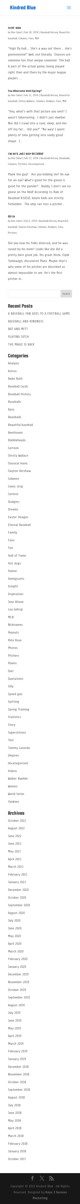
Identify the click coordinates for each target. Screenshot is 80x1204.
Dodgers (50, 101)
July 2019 (14, 1013)
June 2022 (14, 836)
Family (12, 532)
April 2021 (14, 859)
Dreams (13, 509)
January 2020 (17, 967)
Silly (10, 686)
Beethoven (15, 432)
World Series (16, 794)
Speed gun (15, 694)
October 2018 (17, 1082)
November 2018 (18, 1074)
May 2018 (14, 1120)
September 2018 (19, 1090)
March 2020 (15, 951)
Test (11, 740)
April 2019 (14, 1036)
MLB (37, 38)
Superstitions (17, 732)
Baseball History (49, 32)
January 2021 (17, 882)
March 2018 (15, 1136)
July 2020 (14, 920)
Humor (12, 571)
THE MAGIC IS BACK (21, 344)
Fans (31, 38)
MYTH (11, 216)
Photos (13, 648)
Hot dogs (14, 563)
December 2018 (18, 1067)
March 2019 (15, 1044)
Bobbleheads (17, 440)
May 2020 (14, 936)
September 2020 (19, 905)
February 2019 (17, 1051)
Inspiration (15, 594)
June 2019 (14, 1020)
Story (11, 725)
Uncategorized (36, 164)
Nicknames (15, 625)
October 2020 (17, 897)
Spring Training (18, 709)
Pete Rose (15, 640)
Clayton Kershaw (27, 226)
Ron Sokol (16, 32)
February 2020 (17, 959)
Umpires (13, 755)
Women (12, 786)
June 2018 (14, 1113)
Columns (22, 38)
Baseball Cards (18, 386)
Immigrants (16, 579)
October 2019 (17, 990)
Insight (13, 586)
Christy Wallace (26, 101)
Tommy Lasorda (19, 748)
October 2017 (17, 1159)
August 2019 (16, 1005)
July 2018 (14, 1105)
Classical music (18, 463)
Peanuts (13, 632)
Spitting (13, 701)
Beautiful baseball (20, 425)
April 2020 (14, 943)
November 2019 (18, 982)
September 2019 (19, 997)
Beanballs (64, 158)
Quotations (15, 679)
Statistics (14, 717)
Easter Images (18, 517)
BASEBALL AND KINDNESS (25, 321)
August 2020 (16, 913)
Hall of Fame (17, 555)
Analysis (13, 363)
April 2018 (14, 1128)
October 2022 (17, 821)
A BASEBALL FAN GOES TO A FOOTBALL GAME (39, 313)
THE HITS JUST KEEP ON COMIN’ (26, 153)
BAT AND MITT (18, 329)
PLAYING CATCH (18, 337)
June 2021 (14, 843)
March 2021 (15, 867)
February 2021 (17, 874)
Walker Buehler (18, 778)
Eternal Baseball (19, 525)
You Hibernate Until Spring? (25, 90)
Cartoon (13, 448)
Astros (12, 371)
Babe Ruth (15, 378)
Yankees (13, 802)
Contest (13, 494)
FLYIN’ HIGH (14, 28)
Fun (10, 548)
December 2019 (18, 974)
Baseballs (14, 402)
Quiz (11, 671)
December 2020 (18, 890)
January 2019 (17, 1059)
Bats (11, 409)
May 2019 (14, 1028)
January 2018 (17, 1151)
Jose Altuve (15, 602)
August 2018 (16, 1097)
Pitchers (22, 164)
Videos (12, 771)
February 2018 (17, 1144)
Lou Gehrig (15, 609)
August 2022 (16, 828)
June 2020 (14, 928)
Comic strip (15, 486)
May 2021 (14, 851)
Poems (12, 663)
